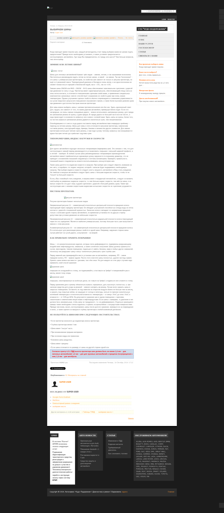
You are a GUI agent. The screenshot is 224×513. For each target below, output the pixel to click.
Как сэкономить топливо (117, 454)
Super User (59, 33)
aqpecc (125, 492)
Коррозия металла (115, 444)
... (163, 67)
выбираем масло (59, 406)
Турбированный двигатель (114, 449)
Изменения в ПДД (115, 441)
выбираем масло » (106, 412)
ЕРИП (54, 480)
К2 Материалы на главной (75, 375)
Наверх (131, 418)
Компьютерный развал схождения (66, 403)
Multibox (56, 400)
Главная (171, 492)
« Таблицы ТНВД (88, 412)
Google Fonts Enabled (61, 397)
